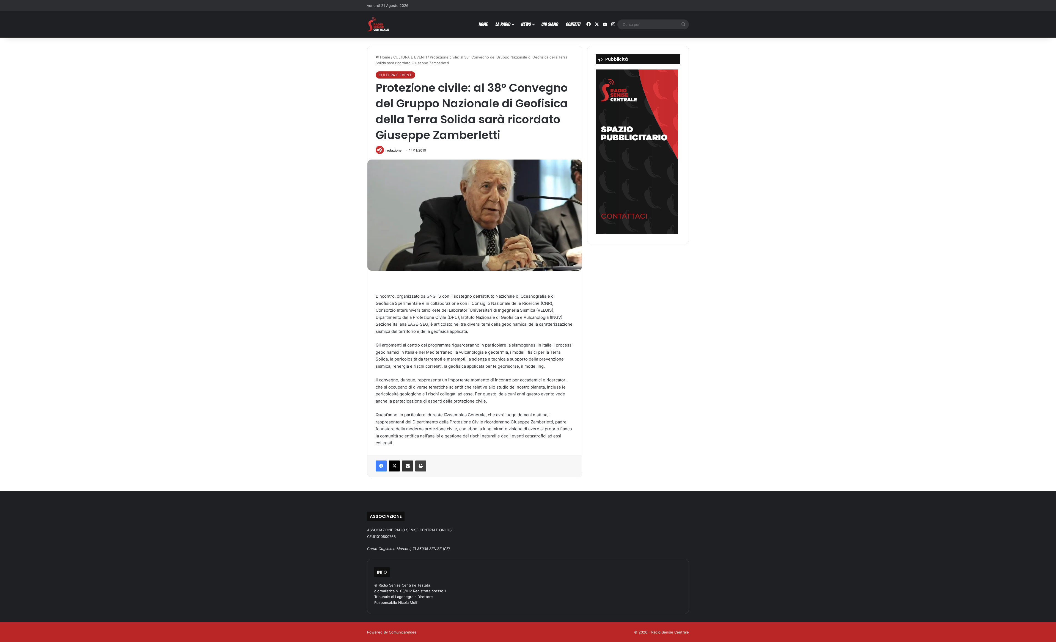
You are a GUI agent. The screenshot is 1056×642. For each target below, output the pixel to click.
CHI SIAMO (549, 24)
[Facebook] (381, 465)
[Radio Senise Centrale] (378, 24)
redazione (394, 150)
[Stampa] (420, 465)
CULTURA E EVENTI (410, 57)
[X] (394, 465)
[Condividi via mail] (407, 465)
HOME (483, 24)
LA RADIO (503, 24)
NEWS (526, 24)
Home (384, 57)
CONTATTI (573, 24)
